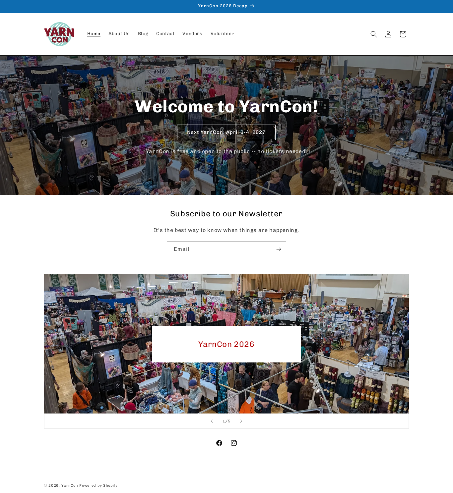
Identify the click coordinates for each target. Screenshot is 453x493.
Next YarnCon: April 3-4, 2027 (226, 132)
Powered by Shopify (98, 485)
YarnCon (69, 485)
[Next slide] (241, 421)
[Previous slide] (212, 421)
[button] (373, 34)
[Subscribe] (278, 249)
